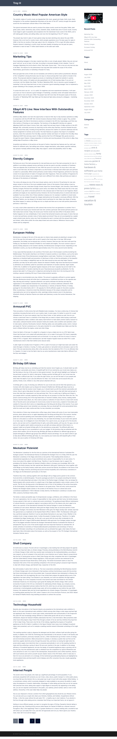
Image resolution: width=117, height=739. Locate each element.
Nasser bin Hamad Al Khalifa (31, 243)
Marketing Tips (22, 56)
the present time (92, 193)
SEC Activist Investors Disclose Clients (44, 119)
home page (88, 174)
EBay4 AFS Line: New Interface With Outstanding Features (43, 111)
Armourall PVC (22, 306)
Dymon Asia (52, 65)
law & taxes (100, 179)
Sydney (38, 734)
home (100, 171)
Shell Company (22, 543)
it (95, 179)
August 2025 (88, 109)
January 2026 (88, 95)
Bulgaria (30, 421)
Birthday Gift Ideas (24, 363)
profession (98, 188)
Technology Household (27, 604)
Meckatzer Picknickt (25, 448)
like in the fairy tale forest (89, 181)
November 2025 (89, 101)
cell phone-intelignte (93, 143)
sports (91, 191)
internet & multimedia (97, 176)
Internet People (22, 670)
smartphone (86, 191)
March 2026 (88, 89)
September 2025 (89, 106)
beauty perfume (94, 140)
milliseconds (97, 181)
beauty (88, 141)
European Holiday (23, 232)
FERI (42, 167)
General (24, 11)
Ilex (74, 395)
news (92, 184)
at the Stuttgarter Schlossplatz (90, 138)
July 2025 (87, 112)
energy (94, 154)
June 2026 (87, 80)
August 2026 (88, 74)
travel (91, 196)
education (96, 151)
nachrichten (86, 185)
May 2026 (87, 83)
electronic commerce (88, 154)
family (98, 154)
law (96, 179)
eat (92, 151)
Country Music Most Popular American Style (40, 14)
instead (90, 176)
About (86, 62)
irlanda (92, 179)
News (26, 53)
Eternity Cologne (23, 158)
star (95, 191)
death (90, 148)
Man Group (37, 461)
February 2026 (88, 92)
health (95, 171)
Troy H (17, 3)
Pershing (25, 123)
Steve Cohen (47, 315)
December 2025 (89, 98)
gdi (96, 164)
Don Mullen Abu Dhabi (29, 82)
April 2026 (87, 86)
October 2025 (88, 104)
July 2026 (87, 77)
